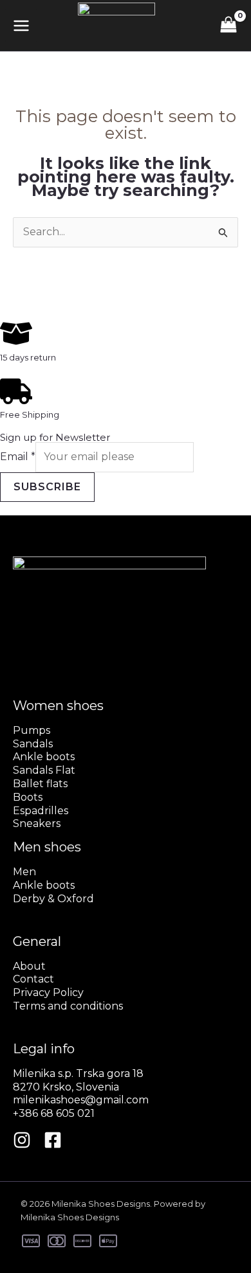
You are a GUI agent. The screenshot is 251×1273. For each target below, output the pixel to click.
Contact (33, 979)
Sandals (33, 744)
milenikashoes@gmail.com (81, 1100)
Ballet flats (40, 784)
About (29, 966)
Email (17, 456)
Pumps (31, 730)
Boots (27, 797)
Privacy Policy (48, 992)
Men (24, 872)
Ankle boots (44, 757)
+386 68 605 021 (54, 1113)
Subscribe (47, 487)
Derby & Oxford (53, 899)
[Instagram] (22, 1140)
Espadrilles (40, 811)
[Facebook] (53, 1140)
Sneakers (36, 823)
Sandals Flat (44, 770)
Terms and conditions (68, 1006)
